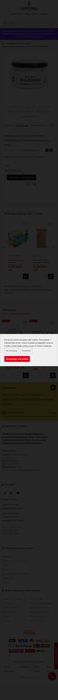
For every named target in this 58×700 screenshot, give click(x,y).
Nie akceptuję (11, 351)
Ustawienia (26, 351)
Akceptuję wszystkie (17, 358)
